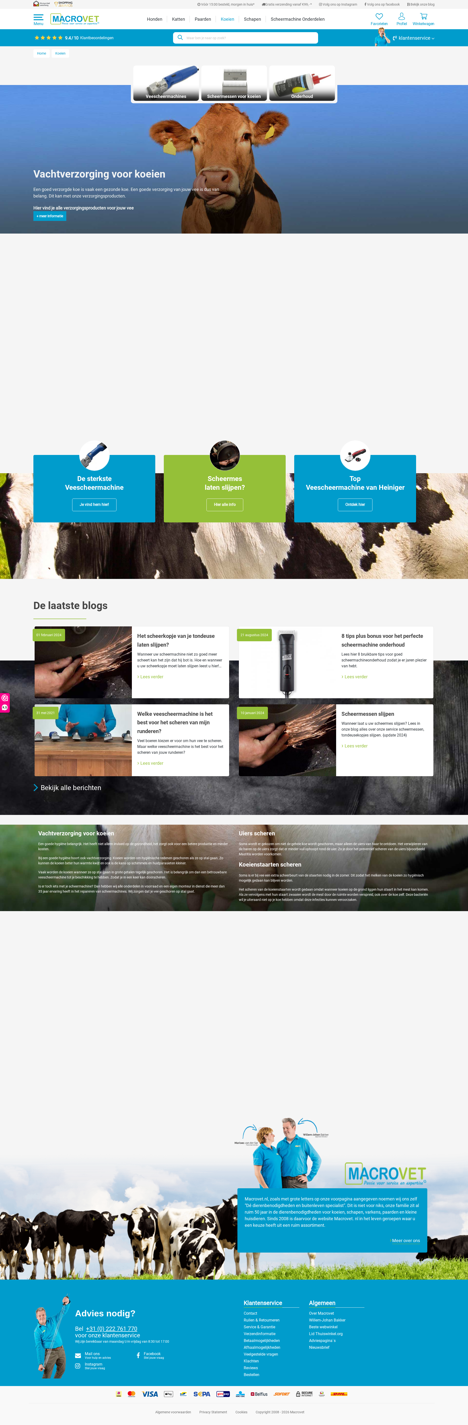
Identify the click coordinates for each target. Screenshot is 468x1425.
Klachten (251, 1361)
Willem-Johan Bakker (327, 1320)
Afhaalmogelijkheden (262, 1347)
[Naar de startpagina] (74, 19)
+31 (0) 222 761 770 (111, 1328)
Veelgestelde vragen (261, 1354)
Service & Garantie (259, 1327)
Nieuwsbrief (319, 1347)
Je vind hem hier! (94, 504)
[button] (405, 38)
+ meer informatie (50, 216)
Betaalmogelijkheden (262, 1340)
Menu (38, 23)
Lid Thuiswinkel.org (326, 1333)
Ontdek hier (355, 504)
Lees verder (151, 676)
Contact (250, 1313)
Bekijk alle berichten (71, 788)
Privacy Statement (213, 1412)
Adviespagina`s (322, 1340)
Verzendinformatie (259, 1333)
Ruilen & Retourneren (262, 1320)
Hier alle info (225, 504)
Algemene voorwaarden (173, 1412)
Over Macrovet (321, 1313)
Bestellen (251, 1374)
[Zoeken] (179, 37)
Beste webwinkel (323, 1327)
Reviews (251, 1368)
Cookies (241, 1412)
